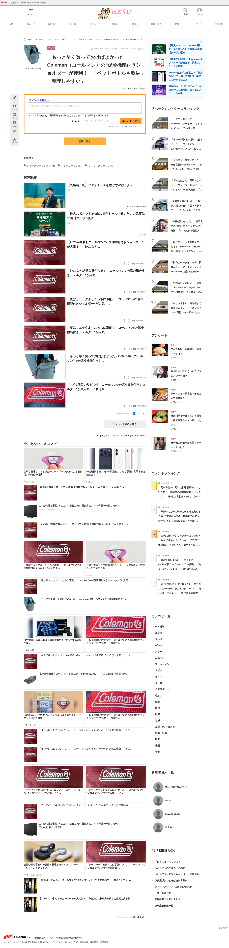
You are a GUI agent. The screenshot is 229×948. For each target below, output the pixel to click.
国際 (157, 714)
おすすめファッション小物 (41, 165)
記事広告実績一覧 (162, 905)
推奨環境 (104, 942)
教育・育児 (156, 24)
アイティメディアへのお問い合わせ (172, 886)
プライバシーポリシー (62, 942)
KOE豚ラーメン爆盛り (135, 88)
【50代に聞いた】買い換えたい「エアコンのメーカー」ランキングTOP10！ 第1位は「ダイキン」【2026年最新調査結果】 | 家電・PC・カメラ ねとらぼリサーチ (179, 593)
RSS (76, 942)
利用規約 (223, 928)
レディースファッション (101, 165)
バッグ (51, 48)
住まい (135, 24)
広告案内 (32, 942)
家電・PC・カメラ (165, 726)
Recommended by (124, 413)
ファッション (162, 664)
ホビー (158, 670)
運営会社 (84, 942)
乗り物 (158, 683)
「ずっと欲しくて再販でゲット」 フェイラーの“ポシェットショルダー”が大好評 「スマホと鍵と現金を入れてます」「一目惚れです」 (187, 189)
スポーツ (160, 651)
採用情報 (94, 942)
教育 (157, 739)
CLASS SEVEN (173, 814)
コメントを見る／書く (124, 424)
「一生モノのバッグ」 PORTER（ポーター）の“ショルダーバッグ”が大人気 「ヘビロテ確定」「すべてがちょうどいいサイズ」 (187, 128)
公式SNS (21, 942)
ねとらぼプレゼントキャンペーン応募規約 (175, 874)
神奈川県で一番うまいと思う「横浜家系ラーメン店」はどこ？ (186, 420)
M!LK (168, 800)
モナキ (168, 827)
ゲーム (158, 645)
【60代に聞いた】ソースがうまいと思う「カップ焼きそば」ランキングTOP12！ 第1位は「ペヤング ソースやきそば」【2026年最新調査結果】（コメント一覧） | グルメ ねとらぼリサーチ (180, 544)
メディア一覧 (9, 942)
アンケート (159, 335)
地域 (114, 24)
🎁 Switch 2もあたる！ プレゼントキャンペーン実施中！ (24, 3)
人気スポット (162, 689)
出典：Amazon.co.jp (34, 69)
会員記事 (218, 24)
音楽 (157, 751)
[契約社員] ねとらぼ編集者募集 (169, 880)
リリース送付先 (161, 893)
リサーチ (197, 24)
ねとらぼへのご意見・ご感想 (168, 868)
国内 (157, 708)
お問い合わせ (44, 942)
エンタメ (52, 24)
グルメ (93, 24)
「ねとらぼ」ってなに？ (166, 861)
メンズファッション (71, 165)
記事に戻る (85, 141)
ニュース (31, 24)
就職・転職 (161, 733)
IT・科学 (159, 626)
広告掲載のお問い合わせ (166, 899)
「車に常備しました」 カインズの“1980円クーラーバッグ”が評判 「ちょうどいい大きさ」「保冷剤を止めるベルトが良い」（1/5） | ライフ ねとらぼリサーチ (179, 569)
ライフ (158, 676)
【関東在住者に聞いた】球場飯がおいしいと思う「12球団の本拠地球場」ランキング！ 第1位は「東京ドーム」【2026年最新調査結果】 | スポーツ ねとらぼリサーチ (179, 496)
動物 (177, 24)
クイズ (73, 24)
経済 (157, 745)
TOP (10, 24)
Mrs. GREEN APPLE (176, 787)
